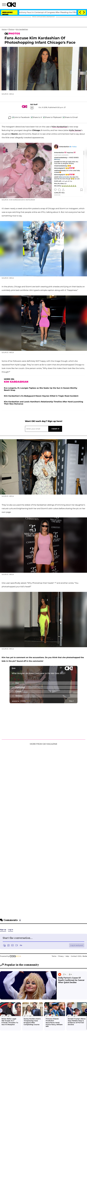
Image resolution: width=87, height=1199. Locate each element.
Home (4, 29)
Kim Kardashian (60, 127)
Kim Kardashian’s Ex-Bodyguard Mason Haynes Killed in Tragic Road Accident (41, 396)
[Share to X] (36, 117)
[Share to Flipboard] (52, 117)
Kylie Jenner (75, 130)
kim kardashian (22, 29)
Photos (11, 29)
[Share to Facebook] (21, 117)
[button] (4, 4)
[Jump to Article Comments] (9, 117)
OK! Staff (33, 104)
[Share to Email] (70, 117)
